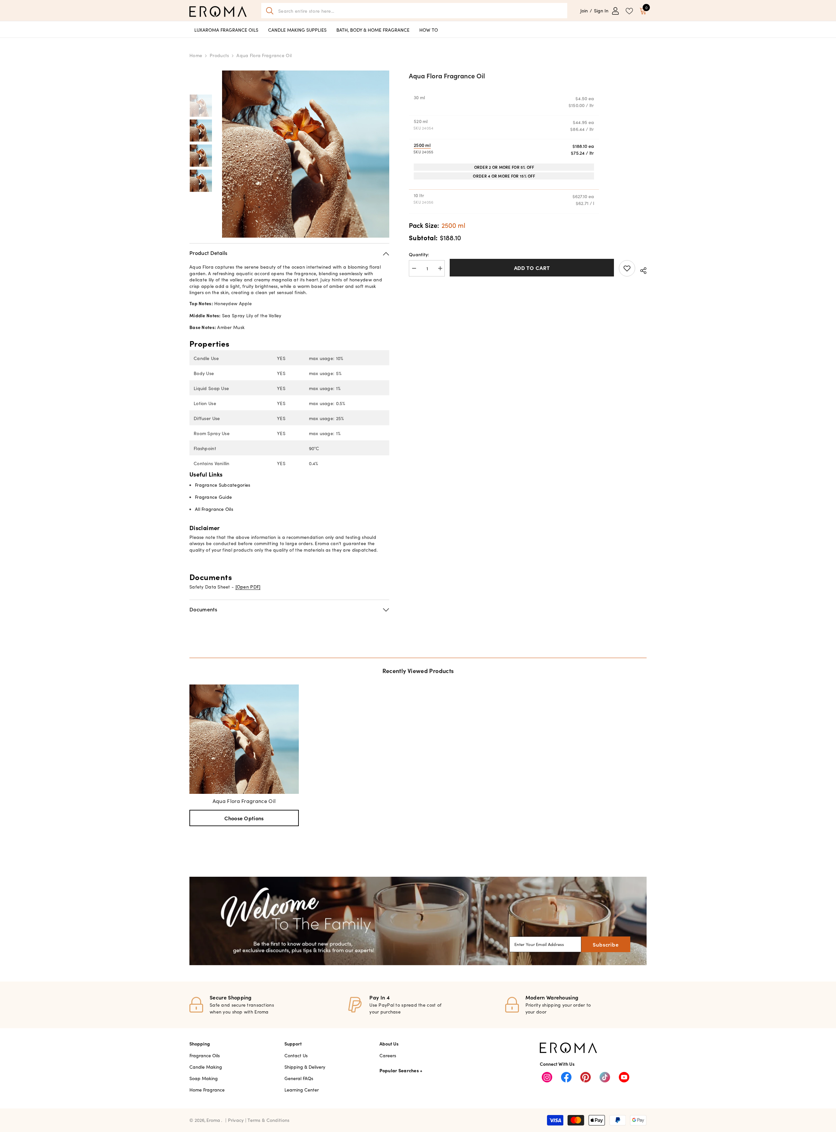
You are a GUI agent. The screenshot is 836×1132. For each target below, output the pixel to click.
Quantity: (419, 254)
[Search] (414, 10)
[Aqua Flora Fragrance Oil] (244, 739)
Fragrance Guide (213, 497)
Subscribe (606, 944)
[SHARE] (641, 269)
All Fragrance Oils (214, 509)
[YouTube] (624, 1077)
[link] (418, 921)
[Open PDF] (248, 586)
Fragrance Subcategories (222, 484)
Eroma (213, 1120)
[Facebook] (566, 1077)
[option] (305, 154)
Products (219, 55)
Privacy (236, 1120)
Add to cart (532, 267)
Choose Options (244, 818)
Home (195, 55)
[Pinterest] (585, 1077)
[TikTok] (605, 1077)
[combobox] (420, 10)
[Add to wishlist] (627, 268)
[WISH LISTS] (629, 10)
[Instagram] (547, 1077)
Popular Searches (399, 1070)
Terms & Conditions (268, 1120)
